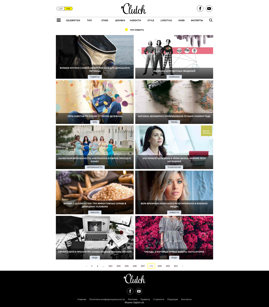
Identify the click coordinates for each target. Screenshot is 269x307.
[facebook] (200, 8)
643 (110, 265)
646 (135, 265)
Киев (181, 20)
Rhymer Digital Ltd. (134, 302)
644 (118, 265)
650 (168, 265)
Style (150, 20)
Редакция (172, 299)
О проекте (158, 299)
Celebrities (73, 20)
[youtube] (209, 8)
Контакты (186, 299)
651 (176, 265)
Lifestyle (166, 20)
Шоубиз (120, 20)
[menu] (59, 20)
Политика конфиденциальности (107, 299)
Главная (81, 299)
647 (143, 265)
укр (61, 8)
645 (127, 265)
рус (68, 8)
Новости (135, 20)
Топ (89, 20)
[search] (210, 20)
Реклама (132, 299)
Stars (104, 20)
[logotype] (133, 8)
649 (160, 265)
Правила (145, 299)
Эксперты (197, 20)
